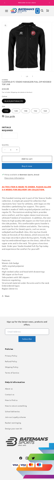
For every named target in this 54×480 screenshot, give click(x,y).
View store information (14, 178)
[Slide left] (21, 76)
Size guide (10, 116)
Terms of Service (12, 373)
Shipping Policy (11, 367)
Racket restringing (13, 423)
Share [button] (7, 296)
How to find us (11, 400)
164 (45, 111)
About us (9, 389)
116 (6, 111)
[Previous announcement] (4, 3)
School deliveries (12, 411)
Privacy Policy (11, 356)
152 (35, 111)
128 (16, 111)
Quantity (5, 145)
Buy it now (27, 166)
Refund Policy (11, 361)
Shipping (14, 92)
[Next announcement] (49, 3)
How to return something (16, 406)
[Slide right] (32, 76)
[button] (6, 11)
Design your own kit (13, 428)
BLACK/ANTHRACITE (14, 101)
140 (25, 111)
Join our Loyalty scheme (15, 417)
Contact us (9, 394)
